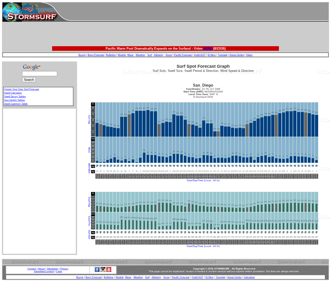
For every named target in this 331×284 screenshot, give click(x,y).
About (41, 268)
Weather (140, 54)
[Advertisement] (199, 12)
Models (122, 54)
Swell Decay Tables (15, 96)
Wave (130, 54)
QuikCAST (199, 54)
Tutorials (222, 54)
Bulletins (111, 54)
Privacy (64, 268)
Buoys (82, 54)
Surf (149, 54)
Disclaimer (52, 268)
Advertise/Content (44, 271)
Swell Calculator (13, 92)
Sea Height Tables (14, 100)
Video (249, 54)
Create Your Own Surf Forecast (21, 89)
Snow (169, 54)
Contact (31, 268)
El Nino (212, 54)
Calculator (249, 277)
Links (59, 271)
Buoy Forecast (96, 54)
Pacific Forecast (183, 54)
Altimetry (158, 54)
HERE (208, 48)
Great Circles (236, 54)
